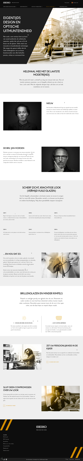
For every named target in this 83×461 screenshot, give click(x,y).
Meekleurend (5, 448)
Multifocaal (5, 436)
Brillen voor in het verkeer (8, 443)
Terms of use (72, 459)
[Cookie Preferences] (2, 458)
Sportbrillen (5, 441)
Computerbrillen (6, 445)
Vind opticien (67, 2)
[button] (9, 6)
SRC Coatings (6, 439)
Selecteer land (75, 2)
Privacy (67, 459)
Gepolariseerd (6, 450)
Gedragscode (77, 459)
